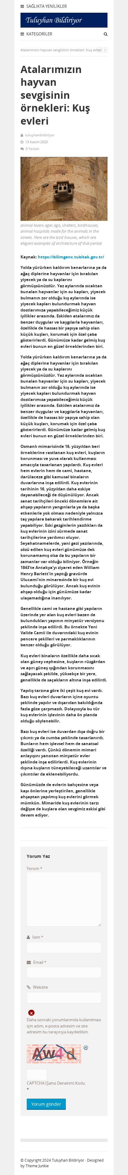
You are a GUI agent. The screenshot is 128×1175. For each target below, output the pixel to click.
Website (40, 987)
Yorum (34, 868)
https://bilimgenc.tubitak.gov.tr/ (71, 257)
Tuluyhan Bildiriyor (68, 1160)
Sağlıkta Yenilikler (46, 6)
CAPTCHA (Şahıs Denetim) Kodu (56, 1083)
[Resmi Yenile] (86, 1047)
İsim (37, 937)
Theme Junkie (37, 1165)
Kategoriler (38, 34)
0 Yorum (32, 148)
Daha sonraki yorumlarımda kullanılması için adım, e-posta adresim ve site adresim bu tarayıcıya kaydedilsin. (64, 1026)
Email (39, 962)
